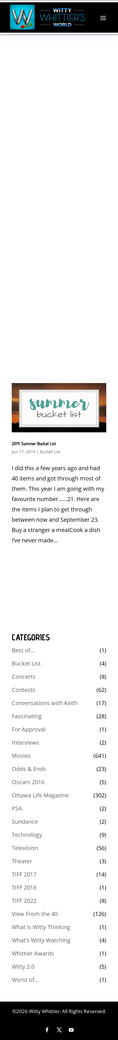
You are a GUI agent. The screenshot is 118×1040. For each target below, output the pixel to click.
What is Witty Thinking (41, 927)
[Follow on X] (59, 1030)
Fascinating (27, 716)
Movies (21, 756)
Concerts (24, 676)
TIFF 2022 (24, 900)
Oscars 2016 (28, 782)
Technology (27, 835)
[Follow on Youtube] (71, 1030)
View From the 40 (35, 914)
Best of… (23, 650)
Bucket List (50, 451)
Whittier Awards (33, 953)
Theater (22, 861)
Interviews (25, 742)
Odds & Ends (29, 769)
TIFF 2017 (24, 874)
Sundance (25, 821)
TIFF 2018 (24, 887)
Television (25, 848)
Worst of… (25, 980)
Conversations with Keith (45, 703)
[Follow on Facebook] (47, 1030)
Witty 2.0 (23, 966)
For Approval (29, 729)
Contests (23, 690)
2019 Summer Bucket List (34, 443)
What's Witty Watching (41, 940)
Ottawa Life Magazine (40, 795)
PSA (17, 808)
